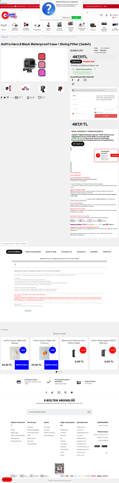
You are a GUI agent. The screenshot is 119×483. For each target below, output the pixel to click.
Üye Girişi (46, 430)
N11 (61, 438)
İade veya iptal (15, 438)
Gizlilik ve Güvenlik (49, 432)
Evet (76, 17)
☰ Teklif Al (78, 144)
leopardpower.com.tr (83, 432)
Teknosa (62, 441)
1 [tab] (57, 372)
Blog (105, 6)
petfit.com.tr (80, 455)
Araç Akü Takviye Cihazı (71, 29)
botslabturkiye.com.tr (83, 449)
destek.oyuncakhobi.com (94, 6)
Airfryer (93, 30)
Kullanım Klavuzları (16, 441)
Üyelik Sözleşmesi (49, 435)
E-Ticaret (54, 480)
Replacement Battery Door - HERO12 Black (73, 341)
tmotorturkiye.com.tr (83, 446)
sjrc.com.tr (80, 435)
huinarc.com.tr (81, 452)
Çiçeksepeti (63, 444)
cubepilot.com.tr (81, 441)
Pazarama (63, 446)
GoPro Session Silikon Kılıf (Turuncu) (44, 341)
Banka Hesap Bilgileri (33, 430)
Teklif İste (76, 61)
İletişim (13, 430)
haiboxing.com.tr (81, 438)
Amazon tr (63, 435)
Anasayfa (30, 427)
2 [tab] (59, 372)
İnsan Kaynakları (32, 444)
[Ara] (87, 12)
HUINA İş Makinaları (15, 29)
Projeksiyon (37, 30)
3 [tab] (61, 372)
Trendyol (63, 432)
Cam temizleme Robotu (104, 29)
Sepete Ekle (22, 365)
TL (115, 15)
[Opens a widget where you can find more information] (7, 479)
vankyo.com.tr (81, 427)
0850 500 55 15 (21, 6)
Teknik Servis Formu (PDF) (33, 434)
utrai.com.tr (80, 430)
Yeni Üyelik (47, 427)
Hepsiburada (64, 430)
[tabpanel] (15, 353)
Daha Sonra (66, 17)
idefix (62, 452)
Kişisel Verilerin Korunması (31, 440)
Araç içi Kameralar (59, 29)
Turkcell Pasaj (64, 449)
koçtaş (62, 455)
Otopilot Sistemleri (26, 29)
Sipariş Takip (14, 432)
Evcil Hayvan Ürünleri (82, 29)
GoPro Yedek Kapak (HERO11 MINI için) (103, 341)
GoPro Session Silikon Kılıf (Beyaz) (15, 341)
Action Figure (48, 29)
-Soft (50, 480)
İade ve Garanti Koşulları (18, 435)
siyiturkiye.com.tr (82, 444)
